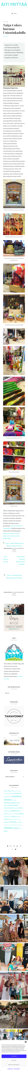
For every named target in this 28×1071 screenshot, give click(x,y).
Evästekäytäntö (10, 1068)
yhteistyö (8, 828)
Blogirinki (10, 791)
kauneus (10, 796)
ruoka (14, 816)
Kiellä (14, 1060)
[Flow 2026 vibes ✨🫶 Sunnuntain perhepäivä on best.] (14, 986)
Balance (5, 791)
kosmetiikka (14, 800)
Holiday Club (18, 793)
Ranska (16, 813)
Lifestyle (5, 36)
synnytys (18, 819)
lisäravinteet (7, 808)
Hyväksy (14, 1056)
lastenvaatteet (14, 805)
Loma (13, 808)
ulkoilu (17, 822)
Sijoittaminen (18, 816)
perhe (13, 811)
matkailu (19, 808)
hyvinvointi (6, 796)
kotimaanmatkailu (10, 803)
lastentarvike (6, 805)
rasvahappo (6, 816)
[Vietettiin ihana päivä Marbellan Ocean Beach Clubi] (14, 928)
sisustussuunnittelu (13, 819)
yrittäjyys (15, 828)
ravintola (9, 816)
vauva (20, 822)
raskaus (21, 814)
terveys (13, 822)
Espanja (14, 791)
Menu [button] (15, 13)
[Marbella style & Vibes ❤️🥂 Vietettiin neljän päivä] (14, 1015)
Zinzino (20, 828)
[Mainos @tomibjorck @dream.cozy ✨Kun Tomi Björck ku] (14, 871)
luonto (16, 808)
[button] (25, 1042)
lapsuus (18, 803)
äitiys (5, 831)
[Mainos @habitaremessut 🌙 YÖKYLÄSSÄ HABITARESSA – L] (14, 900)
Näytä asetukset (14, 1064)
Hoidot (12, 793)
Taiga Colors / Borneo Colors (11, 533)
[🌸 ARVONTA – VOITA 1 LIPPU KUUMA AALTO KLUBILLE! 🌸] (14, 957)
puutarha (8, 813)
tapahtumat (7, 822)
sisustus (6, 819)
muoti (5, 811)
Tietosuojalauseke (17, 1068)
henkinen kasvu (7, 793)
